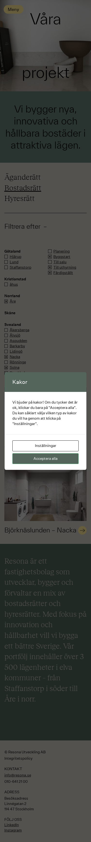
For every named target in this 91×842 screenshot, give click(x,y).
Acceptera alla (45, 458)
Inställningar (45, 445)
